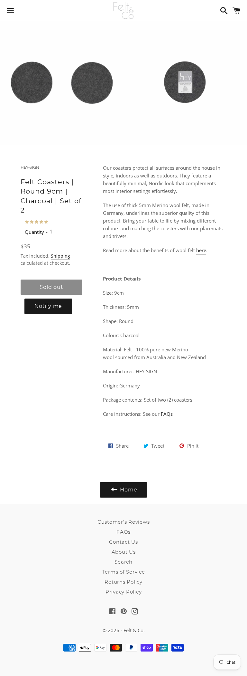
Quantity (34, 232)
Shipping (60, 256)
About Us (124, 552)
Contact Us (123, 542)
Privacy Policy (123, 592)
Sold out (51, 287)
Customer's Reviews (123, 522)
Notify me (48, 306)
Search (123, 562)
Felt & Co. (134, 630)
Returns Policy (123, 582)
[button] (37, 221)
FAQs (167, 414)
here (201, 250)
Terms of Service (123, 572)
